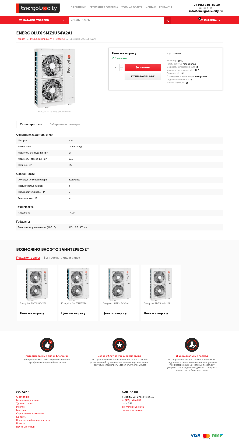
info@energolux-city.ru (206, 11)
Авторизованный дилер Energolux (47, 355)
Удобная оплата (24, 403)
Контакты (21, 416)
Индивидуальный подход (192, 355)
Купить (145, 67)
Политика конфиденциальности (33, 420)
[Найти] (167, 20)
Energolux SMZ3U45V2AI (74, 303)
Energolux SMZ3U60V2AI (157, 303)
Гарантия (21, 410)
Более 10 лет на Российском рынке (119, 355)
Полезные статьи (25, 426)
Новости (20, 423)
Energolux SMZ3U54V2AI (116, 303)
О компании (22, 397)
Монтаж (20, 407)
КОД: (169, 53)
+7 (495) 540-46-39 (206, 5)
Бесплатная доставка (27, 400)
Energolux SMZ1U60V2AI (33, 303)
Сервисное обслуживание (30, 413)
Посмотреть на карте (133, 410)
